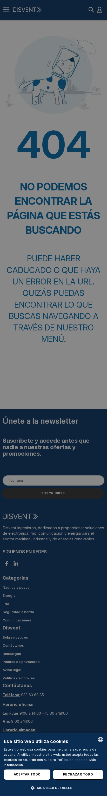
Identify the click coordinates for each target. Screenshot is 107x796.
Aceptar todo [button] (27, 774)
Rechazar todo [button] (78, 774)
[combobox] (100, 739)
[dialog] (53, 764)
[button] (53, 787)
